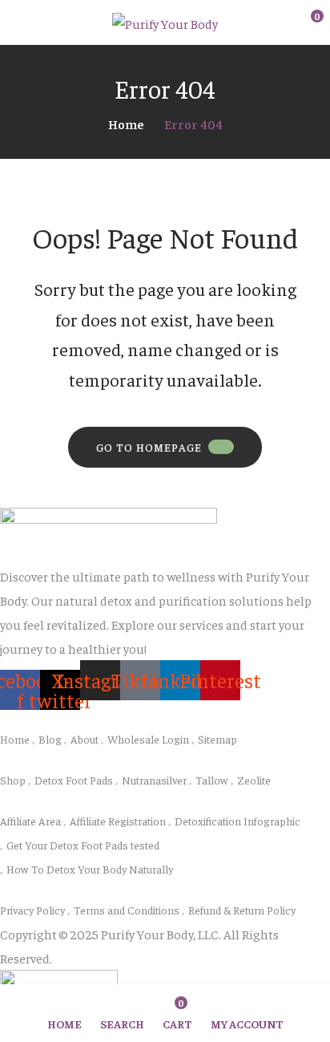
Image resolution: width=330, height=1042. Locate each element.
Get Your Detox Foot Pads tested (82, 844)
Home (126, 124)
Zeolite (254, 779)
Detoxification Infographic (237, 820)
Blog (50, 739)
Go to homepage (149, 447)
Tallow (211, 779)
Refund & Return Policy (242, 909)
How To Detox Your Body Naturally (89, 869)
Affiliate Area (30, 820)
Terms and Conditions (126, 909)
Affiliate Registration (118, 820)
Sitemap (217, 739)
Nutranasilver (154, 779)
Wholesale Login (148, 739)
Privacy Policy (32, 909)
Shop (13, 779)
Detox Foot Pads (73, 779)
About (84, 739)
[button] (306, 23)
